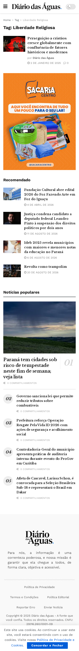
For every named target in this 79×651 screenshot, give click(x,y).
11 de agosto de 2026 (41, 233)
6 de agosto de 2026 (41, 257)
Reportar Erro (25, 607)
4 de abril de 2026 (40, 204)
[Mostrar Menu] (5, 6)
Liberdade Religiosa (35, 20)
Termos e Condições (24, 597)
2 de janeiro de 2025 (45, 63)
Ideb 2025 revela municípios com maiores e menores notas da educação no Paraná (50, 247)
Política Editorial (58, 597)
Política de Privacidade (39, 587)
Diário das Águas (43, 57)
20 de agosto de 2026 (42, 272)
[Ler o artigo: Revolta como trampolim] (12, 270)
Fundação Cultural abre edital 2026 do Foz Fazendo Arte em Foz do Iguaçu (49, 194)
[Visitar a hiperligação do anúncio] (39, 121)
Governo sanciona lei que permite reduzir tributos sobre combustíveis (44, 400)
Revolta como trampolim (45, 267)
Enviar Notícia (53, 607)
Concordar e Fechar (47, 645)
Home (7, 20)
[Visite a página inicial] (36, 6)
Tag (17, 20)
